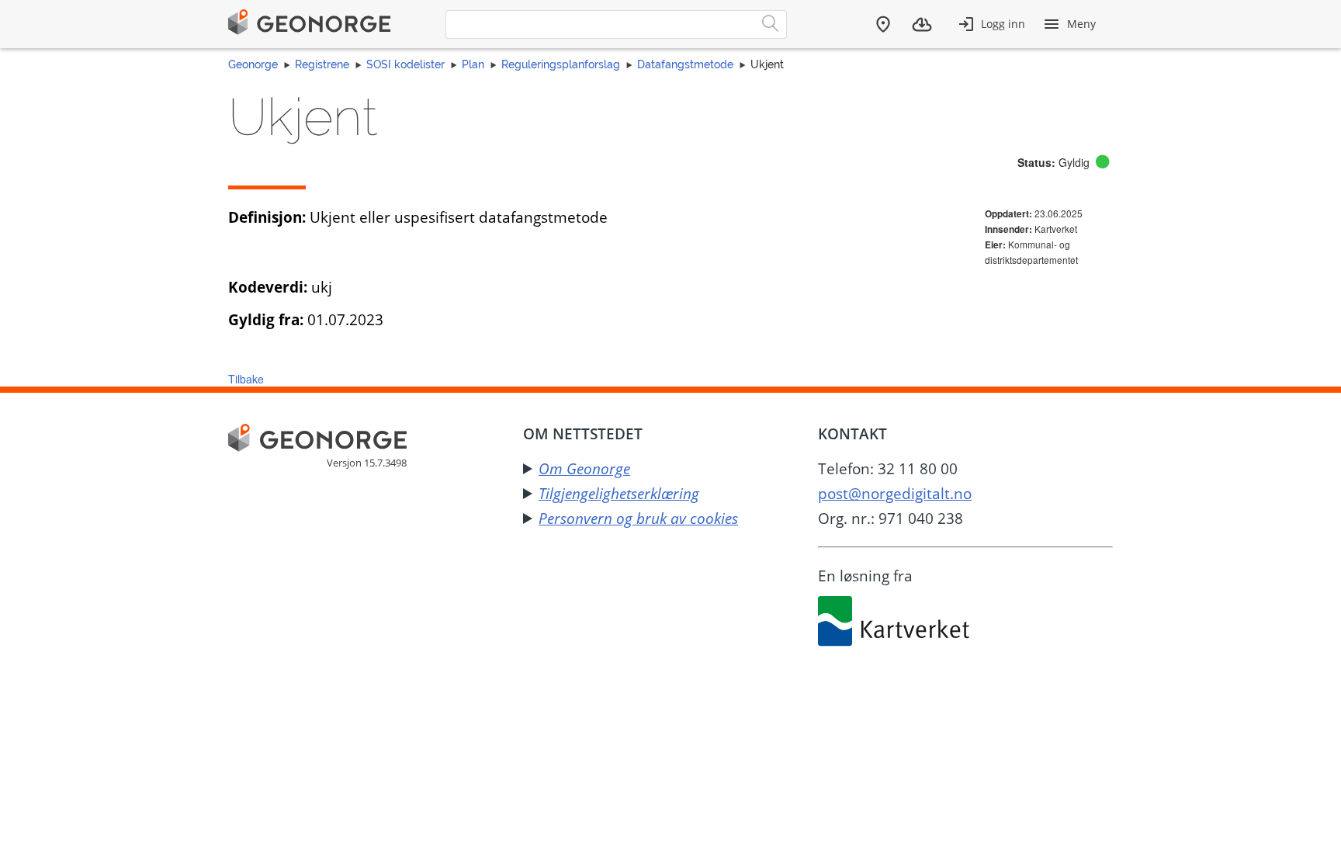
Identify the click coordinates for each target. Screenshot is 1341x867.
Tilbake (246, 379)
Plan (473, 64)
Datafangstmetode (685, 64)
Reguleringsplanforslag (560, 64)
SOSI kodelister (405, 64)
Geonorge (253, 64)
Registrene (322, 64)
